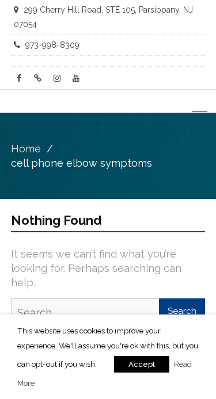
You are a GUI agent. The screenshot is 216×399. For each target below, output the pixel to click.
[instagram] (57, 78)
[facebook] (19, 78)
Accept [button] (141, 364)
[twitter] (38, 78)
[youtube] (76, 78)
